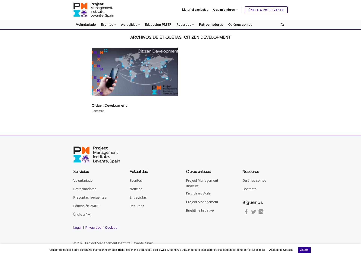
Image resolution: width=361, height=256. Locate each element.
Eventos (107, 25)
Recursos (184, 25)
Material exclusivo (195, 9)
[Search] (282, 24)
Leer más (258, 249)
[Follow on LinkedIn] (261, 212)
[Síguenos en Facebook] (246, 212)
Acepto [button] (304, 249)
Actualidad (129, 25)
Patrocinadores (211, 25)
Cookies (111, 227)
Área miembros (224, 9)
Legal (77, 227)
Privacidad (93, 227)
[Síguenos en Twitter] (253, 212)
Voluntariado (86, 25)
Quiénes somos (240, 25)
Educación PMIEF (158, 25)
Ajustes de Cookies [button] (281, 249)
